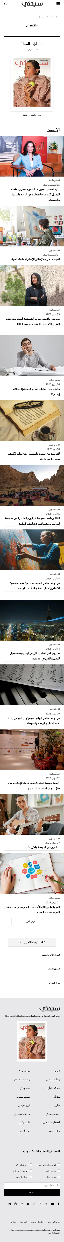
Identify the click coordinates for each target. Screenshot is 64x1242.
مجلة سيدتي (24, 1071)
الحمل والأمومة (22, 1177)
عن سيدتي (25, 1088)
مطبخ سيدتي (53, 1079)
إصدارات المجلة (32, 44)
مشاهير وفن (51, 1171)
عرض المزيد (30, 921)
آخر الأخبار (25, 1131)
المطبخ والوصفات (21, 1171)
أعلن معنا (23, 1222)
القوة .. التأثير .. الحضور (51, 955)
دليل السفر (54, 1131)
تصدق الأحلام (54, 969)
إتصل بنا (13, 1222)
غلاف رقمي (24, 1122)
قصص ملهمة (54, 180)
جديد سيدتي (23, 1096)
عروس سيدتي (53, 1114)
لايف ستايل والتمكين (47, 1165)
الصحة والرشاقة (22, 1165)
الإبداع (41, 17)
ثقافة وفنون (54, 251)
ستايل (57, 1096)
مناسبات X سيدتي (21, 1079)
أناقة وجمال (51, 1177)
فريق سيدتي (24, 1105)
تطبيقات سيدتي (22, 1114)
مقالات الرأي (53, 1088)
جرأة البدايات (54, 983)
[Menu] (58, 4)
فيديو (57, 1071)
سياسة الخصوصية (37, 1222)
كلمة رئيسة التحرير (35, 942)
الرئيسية (54, 17)
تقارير (57, 1105)
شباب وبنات (54, 380)
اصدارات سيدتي (51, 1122)
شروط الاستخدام (54, 1222)
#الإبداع (32, 25)
